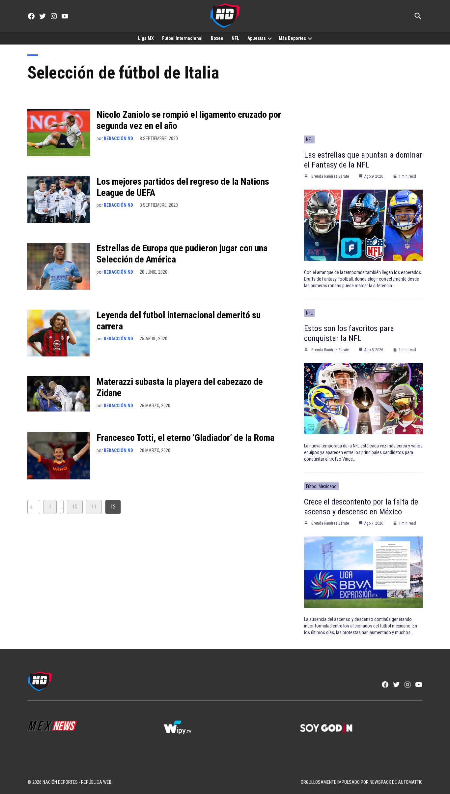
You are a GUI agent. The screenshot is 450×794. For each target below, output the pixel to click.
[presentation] (270, 38)
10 (74, 507)
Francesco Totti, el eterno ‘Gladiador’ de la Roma (185, 437)
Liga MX (146, 38)
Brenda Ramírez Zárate (330, 176)
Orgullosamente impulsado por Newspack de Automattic (362, 782)
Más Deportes (292, 38)
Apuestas (256, 38)
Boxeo (217, 38)
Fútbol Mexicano (321, 486)
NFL (235, 38)
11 (94, 507)
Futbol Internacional (182, 38)
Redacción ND (118, 138)
